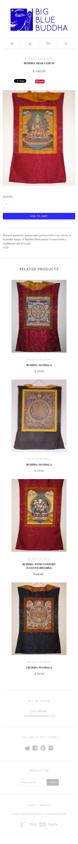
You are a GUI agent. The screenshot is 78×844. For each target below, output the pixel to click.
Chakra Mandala (39, 667)
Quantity (8, 196)
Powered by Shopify (55, 813)
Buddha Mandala (39, 365)
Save (41, 81)
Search (31, 805)
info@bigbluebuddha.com (39, 715)
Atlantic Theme (20, 813)
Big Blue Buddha (39, 359)
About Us (45, 805)
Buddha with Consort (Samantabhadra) (39, 566)
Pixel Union (37, 813)
